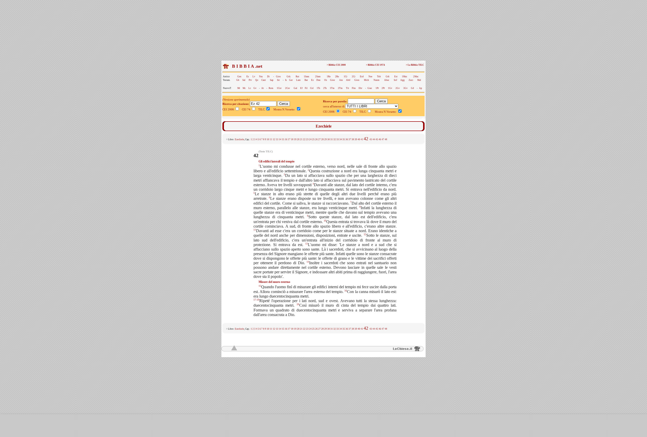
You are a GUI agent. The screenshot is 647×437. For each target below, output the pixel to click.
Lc (249, 88)
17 (289, 139)
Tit (347, 88)
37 (350, 139)
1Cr (345, 76)
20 (298, 139)
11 (271, 139)
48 (386, 139)
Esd (362, 76)
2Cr (353, 76)
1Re (329, 76)
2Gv (398, 88)
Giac (369, 88)
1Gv (390, 88)
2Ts (325, 88)
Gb (237, 80)
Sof (395, 80)
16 (286, 139)
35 (343, 139)
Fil (306, 88)
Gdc (289, 76)
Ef (301, 88)
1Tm (332, 88)
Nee (370, 76)
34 (340, 139)
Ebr (360, 88)
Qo (256, 80)
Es (247, 76)
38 (353, 139)
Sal (243, 80)
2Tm (340, 88)
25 (313, 139)
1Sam (306, 76)
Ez (312, 80)
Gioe (332, 80)
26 (316, 139)
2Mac (416, 76)
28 (322, 139)
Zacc (411, 80)
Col (312, 88)
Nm (261, 76)
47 (383, 139)
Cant (263, 80)
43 (370, 139)
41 (362, 139)
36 (346, 139)
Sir (278, 80)
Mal (419, 80)
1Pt (377, 88)
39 (356, 139)
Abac (386, 80)
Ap (420, 88)
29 (325, 139)
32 (334, 139)
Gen (239, 76)
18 (292, 139)
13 (277, 139)
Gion (356, 80)
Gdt (387, 76)
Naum (376, 80)
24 (310, 139)
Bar (306, 80)
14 (280, 139)
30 (328, 139)
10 (268, 139)
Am (341, 80)
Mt (238, 88)
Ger (291, 80)
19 (295, 139)
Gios (278, 76)
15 (283, 139)
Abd (348, 80)
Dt (268, 76)
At (262, 88)
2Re (337, 76)
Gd (412, 88)
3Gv (405, 88)
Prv (250, 80)
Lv (253, 76)
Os (325, 80)
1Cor (279, 88)
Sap (271, 80)
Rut (297, 76)
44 (374, 139)
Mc (244, 88)
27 (319, 139)
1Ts (318, 88)
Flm (354, 88)
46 (380, 139)
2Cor (287, 88)
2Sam (317, 76)
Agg (402, 80)
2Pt (383, 88)
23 (307, 139)
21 (301, 139)
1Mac (404, 76)
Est (396, 76)
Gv (255, 88)
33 (337, 139)
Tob (379, 76)
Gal (295, 88)
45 (377, 139)
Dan (318, 80)
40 (359, 139)
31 (331, 139)
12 (274, 139)
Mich (366, 80)
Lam (298, 80)
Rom (271, 88)
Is (286, 80)
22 (304, 139)
